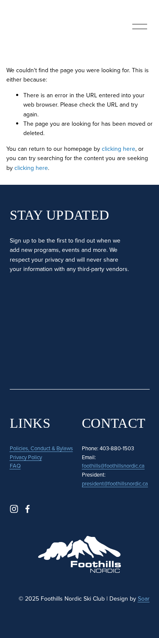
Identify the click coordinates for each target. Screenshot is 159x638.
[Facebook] (27, 509)
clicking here (118, 148)
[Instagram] (14, 509)
